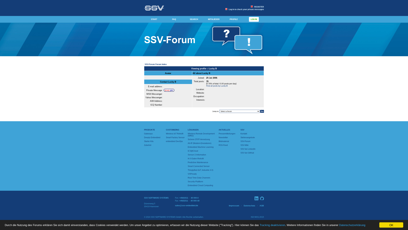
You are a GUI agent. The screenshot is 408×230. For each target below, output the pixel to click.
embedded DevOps (174, 141)
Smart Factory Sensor (175, 137)
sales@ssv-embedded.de (186, 205)
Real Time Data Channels (199, 178)
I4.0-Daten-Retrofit (196, 158)
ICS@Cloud (193, 151)
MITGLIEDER (214, 19)
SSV (242, 130)
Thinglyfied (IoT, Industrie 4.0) (200, 170)
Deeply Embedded (152, 137)
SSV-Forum (245, 141)
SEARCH (194, 19)
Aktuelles (224, 130)
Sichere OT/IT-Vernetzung (199, 139)
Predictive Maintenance (198, 162)
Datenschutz (249, 206)
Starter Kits (148, 141)
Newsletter (223, 137)
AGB (262, 206)
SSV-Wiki (244, 145)
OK (391, 225)
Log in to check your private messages (246, 9)
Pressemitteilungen (227, 134)
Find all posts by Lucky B (217, 86)
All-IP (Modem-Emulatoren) (199, 143)
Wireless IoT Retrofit (174, 134)
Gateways (148, 134)
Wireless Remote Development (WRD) (201, 135)
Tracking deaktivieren (272, 225)
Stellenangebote (247, 137)
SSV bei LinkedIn (247, 149)
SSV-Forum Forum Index (156, 64)
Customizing (172, 130)
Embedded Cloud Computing (200, 185)
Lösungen (193, 130)
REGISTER (258, 7)
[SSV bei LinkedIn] (256, 198)
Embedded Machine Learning (201, 147)
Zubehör (147, 145)
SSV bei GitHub (247, 153)
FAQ (174, 19)
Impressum (234, 206)
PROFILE (234, 19)
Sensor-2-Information (197, 155)
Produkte (149, 130)
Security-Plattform (195, 181)
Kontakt (243, 134)
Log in (254, 19)
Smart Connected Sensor (199, 166)
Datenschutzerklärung (352, 225)
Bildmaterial (224, 141)
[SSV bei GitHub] (262, 198)
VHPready (192, 174)
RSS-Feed (223, 145)
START (154, 19)
